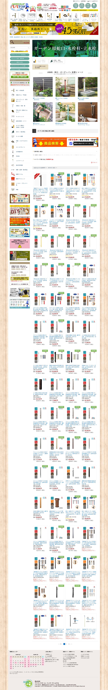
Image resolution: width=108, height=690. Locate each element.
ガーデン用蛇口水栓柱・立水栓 (20, 126)
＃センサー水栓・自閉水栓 (17, 58)
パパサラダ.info (85, 654)
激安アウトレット (20, 178)
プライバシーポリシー (51, 658)
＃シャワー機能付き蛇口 (17, 62)
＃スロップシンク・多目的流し (18, 54)
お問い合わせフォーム (51, 661)
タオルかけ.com (85, 658)
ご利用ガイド (48, 654)
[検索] (28, 48)
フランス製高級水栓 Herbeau (70, 664)
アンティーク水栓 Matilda (70, 662)
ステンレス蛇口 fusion (69, 666)
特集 (17, 189)
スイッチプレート (20, 147)
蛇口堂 (64, 661)
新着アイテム (19, 174)
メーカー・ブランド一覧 (22, 184)
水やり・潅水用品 (20, 131)
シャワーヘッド (20, 160)
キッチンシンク (20, 116)
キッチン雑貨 (19, 136)
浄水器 (18, 156)
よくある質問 (48, 656)
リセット (95, 162)
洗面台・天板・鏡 (20, 105)
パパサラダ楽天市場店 (68, 654)
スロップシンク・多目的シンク (22, 100)
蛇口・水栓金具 (20, 90)
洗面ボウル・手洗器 (21, 95)
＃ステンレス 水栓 (15, 69)
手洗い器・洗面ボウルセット (22, 111)
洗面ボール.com (85, 656)
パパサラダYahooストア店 (70, 656)
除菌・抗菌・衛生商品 (22, 169)
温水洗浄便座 (19, 165)
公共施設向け (19, 151)
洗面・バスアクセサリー (22, 141)
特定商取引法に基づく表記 (52, 659)
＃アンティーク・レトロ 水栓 (18, 66)
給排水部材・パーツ (21, 121)
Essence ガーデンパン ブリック (39, 124)
